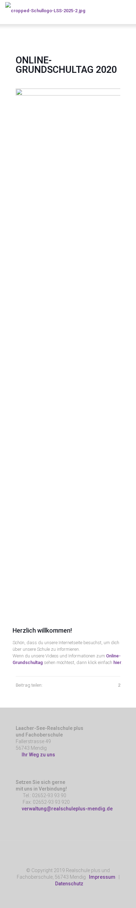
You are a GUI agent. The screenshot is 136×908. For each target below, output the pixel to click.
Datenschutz (69, 883)
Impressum (102, 877)
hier (117, 662)
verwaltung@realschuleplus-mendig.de (67, 808)
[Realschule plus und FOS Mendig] (45, 10)
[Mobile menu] (127, 10)
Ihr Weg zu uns (37, 754)
